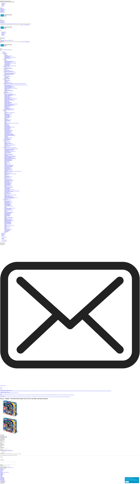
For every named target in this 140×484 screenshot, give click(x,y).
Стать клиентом (4, 33)
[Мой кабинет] (0, 39)
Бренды (1, 471)
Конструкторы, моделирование (40, 394)
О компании (1, 473)
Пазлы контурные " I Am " (67, 396)
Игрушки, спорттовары (7, 76)
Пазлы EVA (35, 396)
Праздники (3, 34)
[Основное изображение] (10, 416)
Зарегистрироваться (27, 24)
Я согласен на (7, 467)
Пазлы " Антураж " (2, 396)
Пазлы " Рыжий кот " (61, 396)
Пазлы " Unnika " (46, 396)
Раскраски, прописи (67, 394)
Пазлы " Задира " (7, 396)
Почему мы (3, 32)
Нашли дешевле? (2, 447)
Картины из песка (30, 394)
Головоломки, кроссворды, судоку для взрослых (15, 394)
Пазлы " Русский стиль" (56, 396)
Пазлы (52, 394)
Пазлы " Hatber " (38, 396)
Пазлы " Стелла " (31, 396)
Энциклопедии (72, 394)
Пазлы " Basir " (27, 396)
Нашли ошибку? (2, 479)
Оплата (1, 475)
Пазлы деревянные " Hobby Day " (21, 396)
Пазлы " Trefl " (42, 396)
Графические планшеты (3, 394)
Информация (2, 474)
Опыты (50, 394)
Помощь (1, 476)
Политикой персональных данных (135, 480)
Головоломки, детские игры (24, 394)
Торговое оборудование (8, 141)
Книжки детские (34, 394)
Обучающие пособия (46, 394)
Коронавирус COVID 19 (8, 80)
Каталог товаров (5, 53)
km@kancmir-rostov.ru (3, 385)
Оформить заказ (2, 22)
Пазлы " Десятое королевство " (13, 396)
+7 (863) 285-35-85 (2, 480)
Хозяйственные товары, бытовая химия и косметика (11, 148)
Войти (22, 24)
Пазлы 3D (54, 394)
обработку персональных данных (9, 467)
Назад (4, 52)
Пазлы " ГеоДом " (50, 396)
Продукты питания (7, 70)
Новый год (6, 60)
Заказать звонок (2, 477)
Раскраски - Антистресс (62, 394)
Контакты (3, 35)
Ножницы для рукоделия (8, 67)
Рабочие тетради (57, 394)
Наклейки (7, 394)
